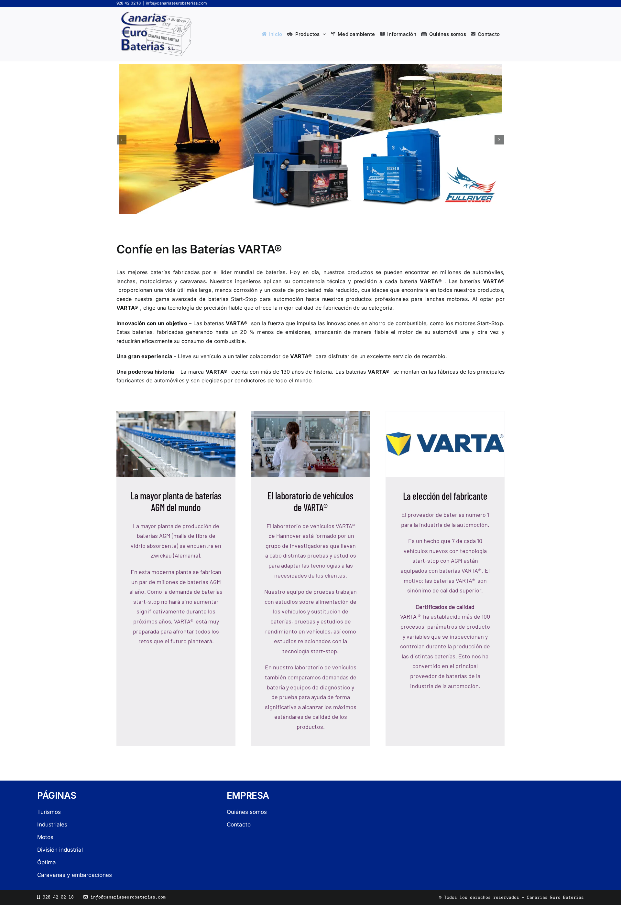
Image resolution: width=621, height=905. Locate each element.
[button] (121, 139)
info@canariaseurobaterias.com (176, 3)
